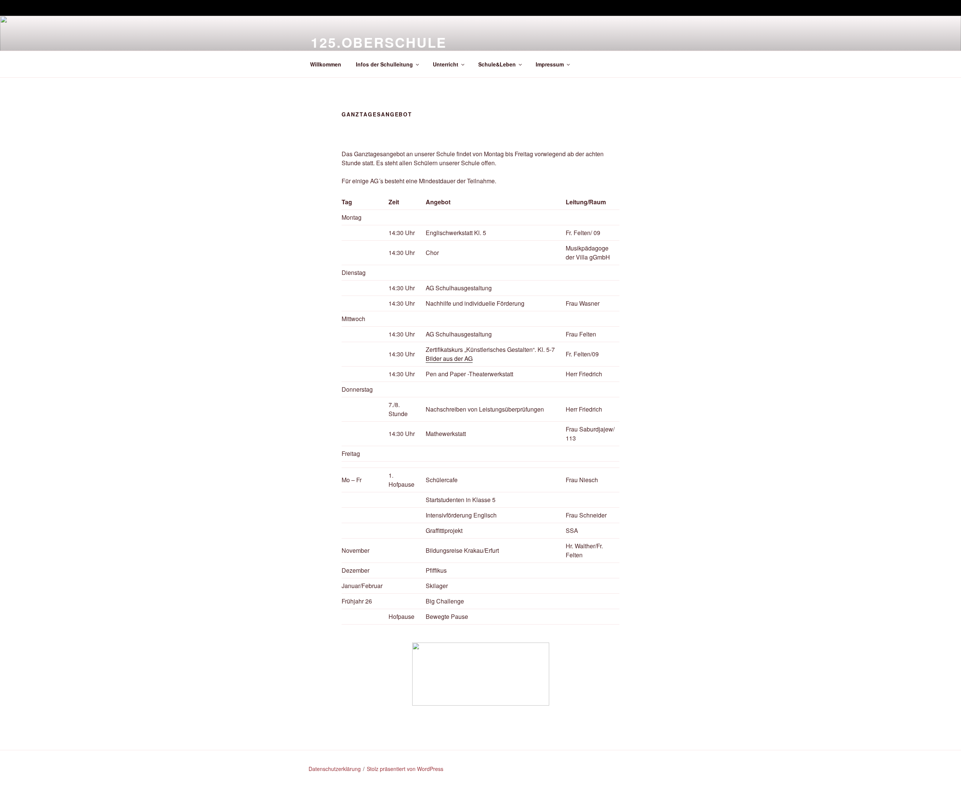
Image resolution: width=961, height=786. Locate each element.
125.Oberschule (379, 42)
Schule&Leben (497, 64)
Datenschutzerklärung (335, 768)
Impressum (550, 64)
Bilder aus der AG (449, 358)
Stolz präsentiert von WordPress (405, 768)
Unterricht (445, 64)
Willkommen (325, 64)
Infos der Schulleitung (384, 64)
